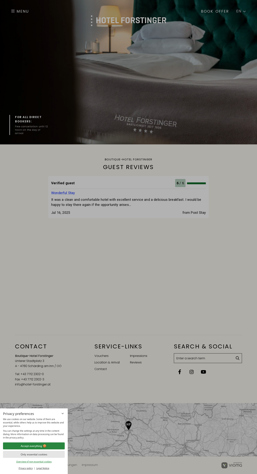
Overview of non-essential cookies (34, 461)
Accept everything (31, 445)
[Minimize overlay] (63, 413)
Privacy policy (26, 468)
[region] (34, 428)
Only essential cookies (34, 454)
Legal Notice (42, 468)
